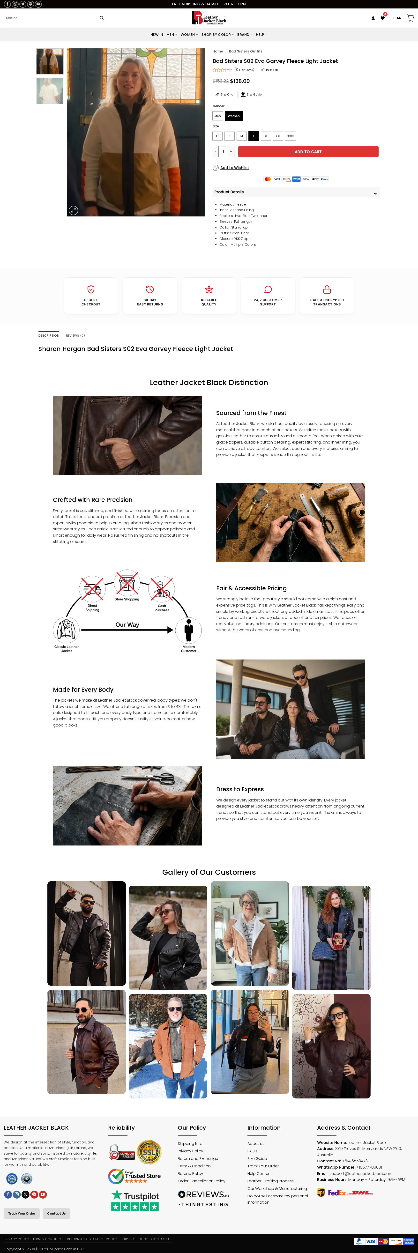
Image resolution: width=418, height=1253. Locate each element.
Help (260, 34)
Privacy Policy (16, 1239)
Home (218, 51)
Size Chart (228, 94)
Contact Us (56, 1213)
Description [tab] (48, 336)
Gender (218, 106)
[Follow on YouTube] (38, 4)
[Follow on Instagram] (15, 4)
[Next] (196, 132)
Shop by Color (216, 34)
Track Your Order (21, 1213)
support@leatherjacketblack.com (361, 1173)
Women (188, 34)
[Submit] (101, 18)
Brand (243, 34)
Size (216, 126)
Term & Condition (48, 1239)
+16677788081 (369, 1167)
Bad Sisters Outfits (245, 51)
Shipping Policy (134, 1239)
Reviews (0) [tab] (75, 336)
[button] (373, 18)
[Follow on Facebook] (7, 4)
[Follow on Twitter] (22, 4)
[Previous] (76, 132)
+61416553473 (355, 1161)
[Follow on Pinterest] (30, 4)
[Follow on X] (26, 1195)
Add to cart (308, 151)
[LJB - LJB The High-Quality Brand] (209, 18)
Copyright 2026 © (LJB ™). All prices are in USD (44, 1249)
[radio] (218, 116)
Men (170, 34)
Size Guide (254, 94)
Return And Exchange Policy (92, 1239)
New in (156, 34)
